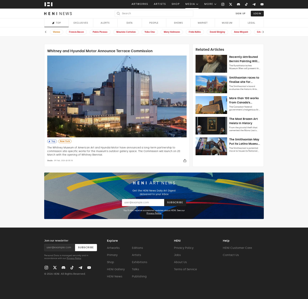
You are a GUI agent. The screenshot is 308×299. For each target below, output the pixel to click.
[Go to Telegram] (254, 4)
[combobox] (240, 13)
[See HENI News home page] (58, 13)
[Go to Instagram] (223, 4)
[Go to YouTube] (262, 4)
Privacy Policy (154, 213)
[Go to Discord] (238, 4)
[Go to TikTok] (246, 4)
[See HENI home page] (48, 4)
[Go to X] (230, 4)
